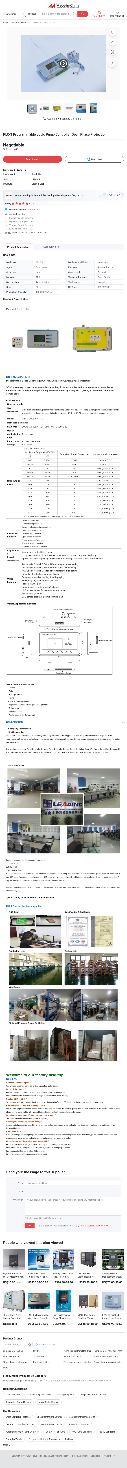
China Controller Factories (18, 1416)
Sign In (8, 232)
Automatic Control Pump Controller (22, 1431)
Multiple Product (11, 1356)
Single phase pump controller (107, 1362)
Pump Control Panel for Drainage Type (79, 1350)
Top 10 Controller (107, 1431)
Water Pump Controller (52, 1424)
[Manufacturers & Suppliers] (63, 5)
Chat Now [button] (96, 159)
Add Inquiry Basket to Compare (64, 118)
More (6, 1444)
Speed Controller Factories (49, 1416)
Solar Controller (13, 1394)
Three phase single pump (15, 1362)
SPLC (36, 1350)
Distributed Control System (18, 1401)
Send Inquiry (33, 159)
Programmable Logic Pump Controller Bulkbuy (50, 1439)
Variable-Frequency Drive (39, 1394)
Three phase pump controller (77, 1362)
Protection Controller (79, 1424)
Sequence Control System (93, 1394)
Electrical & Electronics (21, 22)
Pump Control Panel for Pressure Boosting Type (109, 1350)
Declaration (95, 1456)
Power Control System (48, 1401)
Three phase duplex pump (106, 1356)
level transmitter (41, 1362)
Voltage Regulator (66, 1394)
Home (5, 22)
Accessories (39, 1356)
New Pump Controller (82, 1431)
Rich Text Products (72, 1356)
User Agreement (81, 1456)
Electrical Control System (44, 22)
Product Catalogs (46, 1344)
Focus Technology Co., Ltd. (43, 1456)
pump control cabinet (13, 1350)
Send (29, 1225)
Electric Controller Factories (82, 1416)
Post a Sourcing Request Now (92, 1225)
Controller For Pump (55, 1431)
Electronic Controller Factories (20, 1424)
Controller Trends (14, 1439)
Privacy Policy (109, 1456)
